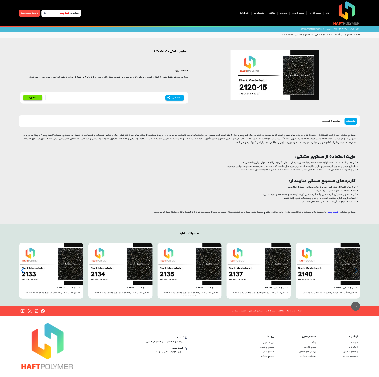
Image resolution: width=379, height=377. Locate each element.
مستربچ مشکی (267, 356)
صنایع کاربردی (298, 13)
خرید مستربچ (268, 342)
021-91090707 (161, 352)
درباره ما (283, 13)
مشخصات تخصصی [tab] (331, 121)
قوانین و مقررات (350, 356)
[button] (23, 270)
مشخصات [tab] (351, 121)
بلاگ (314, 342)
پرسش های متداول (307, 351)
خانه (327, 13)
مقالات (272, 13)
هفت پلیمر (332, 212)
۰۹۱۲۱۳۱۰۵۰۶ (175, 352)
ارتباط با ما (244, 13)
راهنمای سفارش (238, 311)
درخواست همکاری (308, 356)
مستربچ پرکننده (267, 347)
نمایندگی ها (259, 13)
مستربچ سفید (268, 351)
